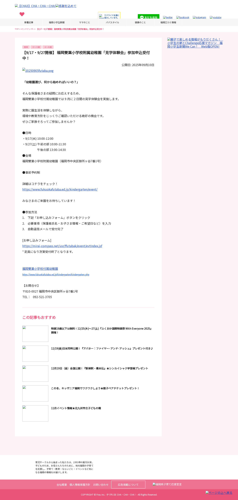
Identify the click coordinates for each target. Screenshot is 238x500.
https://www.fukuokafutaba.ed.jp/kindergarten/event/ (59, 189)
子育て (22, 20)
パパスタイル (112, 22)
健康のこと (140, 22)
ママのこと (84, 22)
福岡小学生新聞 (57, 22)
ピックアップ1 (27, 29)
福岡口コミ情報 (168, 22)
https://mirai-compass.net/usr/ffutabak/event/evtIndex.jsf (62, 246)
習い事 (36, 20)
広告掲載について (128, 484)
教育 (49, 20)
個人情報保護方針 (80, 484)
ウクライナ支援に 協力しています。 (111, 16)
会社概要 (62, 484)
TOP (17, 29)
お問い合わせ (101, 484)
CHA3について (83, 20)
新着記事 (28, 22)
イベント (63, 20)
